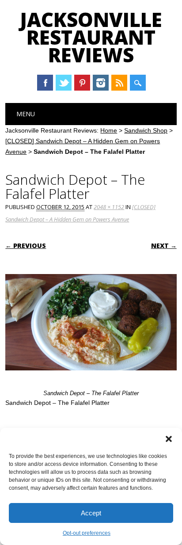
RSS (119, 83)
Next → (164, 245)
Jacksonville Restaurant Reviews (91, 37)
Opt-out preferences (86, 533)
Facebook (45, 83)
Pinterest (82, 83)
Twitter (64, 83)
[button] (168, 438)
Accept (91, 513)
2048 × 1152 (109, 207)
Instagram (101, 83)
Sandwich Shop (145, 130)
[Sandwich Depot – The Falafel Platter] (90, 378)
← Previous (25, 245)
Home (108, 130)
